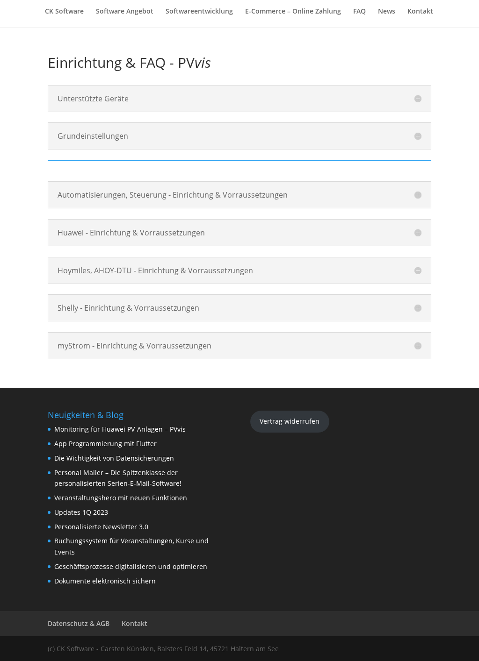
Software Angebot (124, 11)
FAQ (359, 11)
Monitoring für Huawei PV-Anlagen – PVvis (120, 429)
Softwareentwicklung (199, 11)
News (386, 11)
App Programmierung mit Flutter (105, 443)
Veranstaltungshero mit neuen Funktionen (120, 497)
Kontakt (420, 11)
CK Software (64, 11)
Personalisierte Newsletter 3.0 (101, 526)
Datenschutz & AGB (78, 623)
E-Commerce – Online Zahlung (293, 11)
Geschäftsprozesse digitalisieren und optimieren (130, 566)
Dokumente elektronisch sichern (105, 580)
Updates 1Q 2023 (81, 512)
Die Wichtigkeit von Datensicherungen (114, 458)
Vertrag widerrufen (289, 421)
